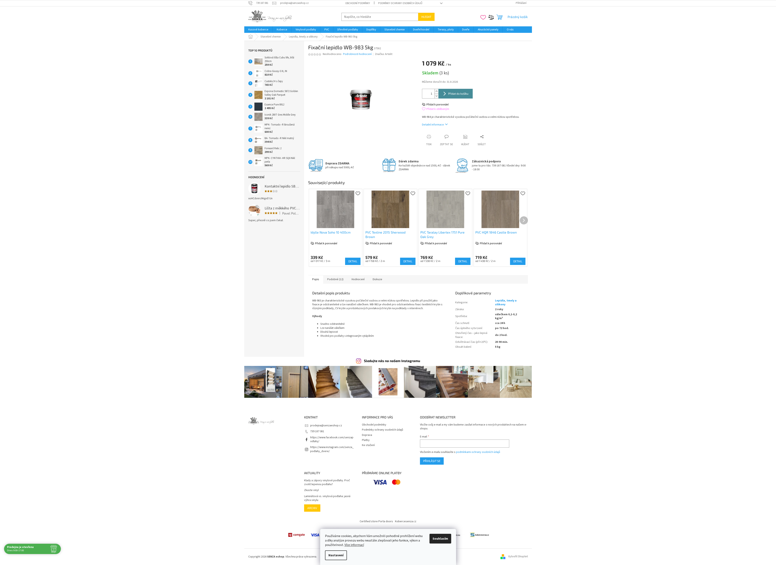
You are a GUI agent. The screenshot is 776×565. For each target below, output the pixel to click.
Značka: (383, 54)
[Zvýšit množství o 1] (436, 91)
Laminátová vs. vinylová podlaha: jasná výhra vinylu (327, 498)
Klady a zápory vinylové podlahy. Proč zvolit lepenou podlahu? (327, 482)
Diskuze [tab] (377, 279)
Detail (352, 261)
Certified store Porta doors (376, 521)
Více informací (354, 545)
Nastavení (335, 555)
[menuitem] (258, 29)
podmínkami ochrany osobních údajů (478, 452)
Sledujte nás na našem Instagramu (392, 361)
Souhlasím (440, 538)
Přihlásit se (431, 461)
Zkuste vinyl (311, 490)
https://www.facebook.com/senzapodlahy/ (331, 439)
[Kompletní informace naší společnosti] (479, 535)
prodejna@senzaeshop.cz (326, 425)
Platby (366, 440)
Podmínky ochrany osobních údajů (400, 3)
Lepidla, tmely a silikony (506, 303)
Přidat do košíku (458, 93)
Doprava (367, 435)
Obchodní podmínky (357, 3)
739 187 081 (317, 431)
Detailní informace (433, 125)
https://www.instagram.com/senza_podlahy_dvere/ (332, 449)
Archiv (312, 508)
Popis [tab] (315, 279)
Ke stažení (368, 445)
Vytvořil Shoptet (518, 557)
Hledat (426, 16)
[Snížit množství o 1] (436, 96)
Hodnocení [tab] (358, 279)
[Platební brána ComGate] (296, 535)
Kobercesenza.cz (405, 521)
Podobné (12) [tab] (335, 279)
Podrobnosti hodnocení (357, 54)
